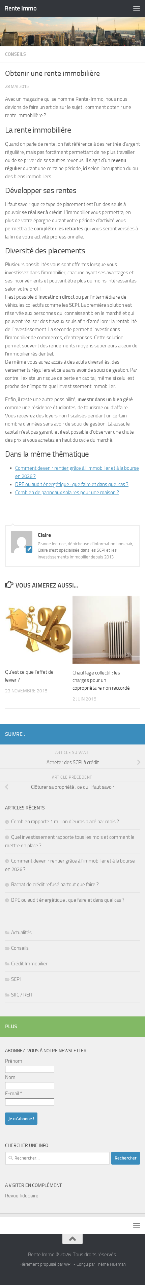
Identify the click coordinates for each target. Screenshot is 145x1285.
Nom (10, 1077)
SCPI (16, 979)
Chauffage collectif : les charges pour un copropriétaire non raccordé (101, 680)
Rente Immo (20, 8)
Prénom (13, 1061)
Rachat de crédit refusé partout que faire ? (55, 884)
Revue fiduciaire (21, 1196)
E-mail (13, 1094)
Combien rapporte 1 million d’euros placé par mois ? (65, 822)
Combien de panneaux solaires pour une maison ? (67, 492)
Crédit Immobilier (29, 964)
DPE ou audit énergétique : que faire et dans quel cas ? (71, 484)
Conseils (15, 54)
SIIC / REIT (22, 995)
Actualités (21, 933)
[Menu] (136, 8)
